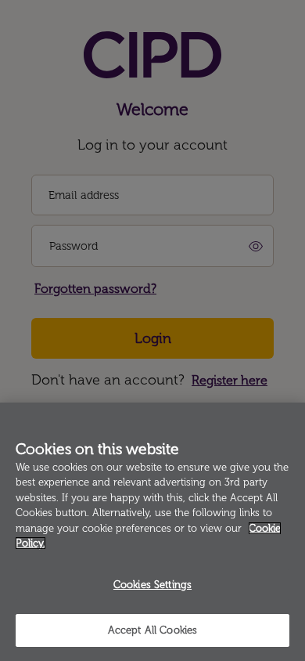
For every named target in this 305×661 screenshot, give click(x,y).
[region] (152, 532)
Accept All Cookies (152, 630)
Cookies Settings (152, 585)
